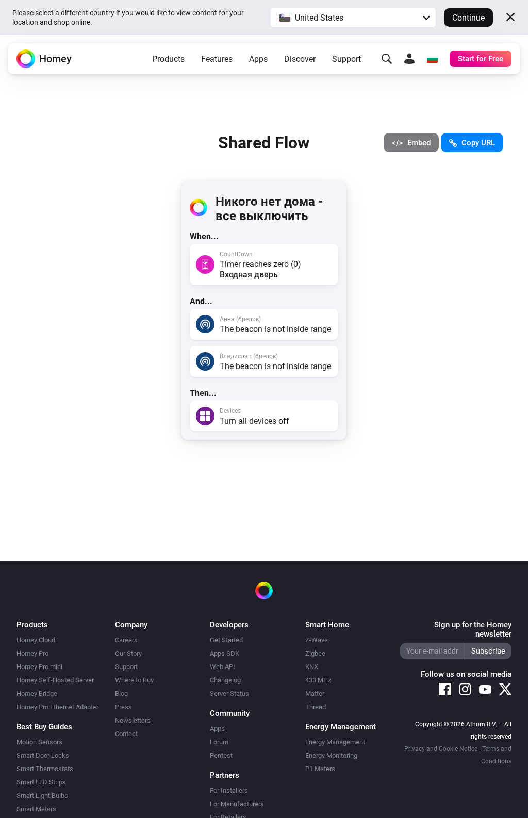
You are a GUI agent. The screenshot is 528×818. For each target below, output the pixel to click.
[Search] (386, 58)
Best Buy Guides (44, 726)
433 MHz (318, 680)
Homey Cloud (35, 640)
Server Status (229, 693)
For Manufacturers (237, 804)
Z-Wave (316, 640)
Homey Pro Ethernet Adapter (57, 707)
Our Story (128, 653)
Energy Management (335, 742)
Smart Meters (36, 809)
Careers (126, 640)
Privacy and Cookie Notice (440, 749)
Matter (314, 693)
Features (217, 59)
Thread (315, 707)
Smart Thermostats (44, 769)
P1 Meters (320, 769)
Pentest (221, 755)
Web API (222, 667)
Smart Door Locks (42, 755)
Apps (258, 59)
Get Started (226, 640)
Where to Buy (134, 680)
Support (346, 59)
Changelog (225, 680)
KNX (311, 667)
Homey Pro (32, 653)
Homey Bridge (36, 693)
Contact (126, 734)
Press (123, 707)
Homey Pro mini (39, 667)
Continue (468, 18)
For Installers (229, 790)
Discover (300, 59)
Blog (121, 693)
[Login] (409, 58)
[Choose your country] (432, 58)
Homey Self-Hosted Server (55, 680)
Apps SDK (224, 653)
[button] (353, 17)
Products (168, 59)
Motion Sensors (39, 742)
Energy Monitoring (331, 755)
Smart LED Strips (41, 782)
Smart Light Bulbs (42, 795)
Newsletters (133, 720)
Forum (219, 742)
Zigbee (315, 653)
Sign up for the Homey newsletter (473, 629)
